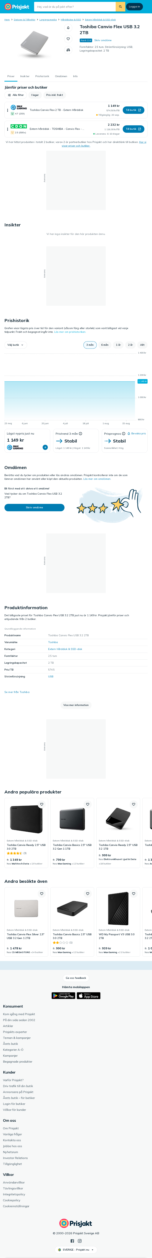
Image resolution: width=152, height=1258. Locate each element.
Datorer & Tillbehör (24, 19)
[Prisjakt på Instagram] (79, 1240)
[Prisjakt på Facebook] (72, 1240)
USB (50, 676)
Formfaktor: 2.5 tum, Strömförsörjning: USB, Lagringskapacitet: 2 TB (106, 48)
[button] (68, 28)
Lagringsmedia (48, 19)
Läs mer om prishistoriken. (70, 332)
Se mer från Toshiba (16, 692)
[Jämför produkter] (68, 50)
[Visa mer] (8, 110)
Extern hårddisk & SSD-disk (100, 19)
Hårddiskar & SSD (71, 19)
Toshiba (53, 642)
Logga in (134, 6)
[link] (26, 833)
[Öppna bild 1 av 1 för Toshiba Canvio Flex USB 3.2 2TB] (34, 47)
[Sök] (120, 6)
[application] (76, 389)
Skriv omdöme (103, 40)
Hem (7, 19)
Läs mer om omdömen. (97, 479)
